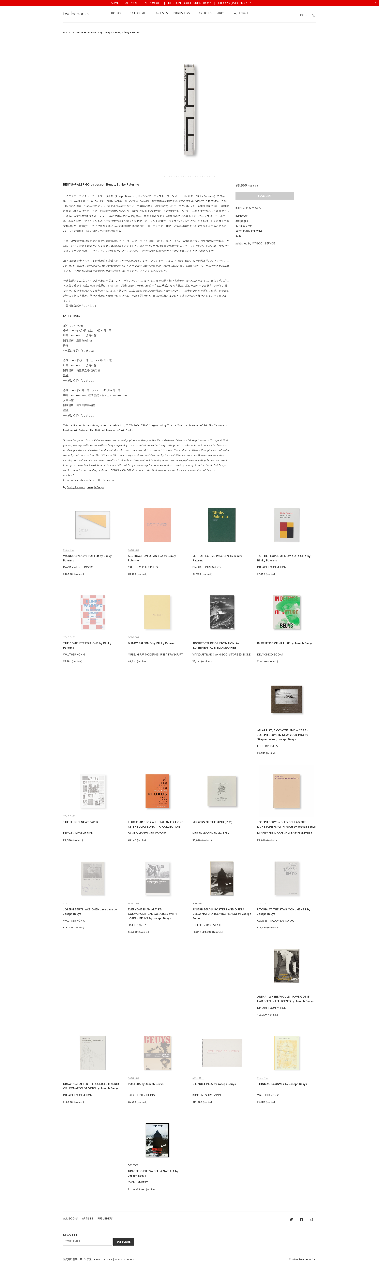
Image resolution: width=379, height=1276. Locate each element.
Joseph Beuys (95, 488)
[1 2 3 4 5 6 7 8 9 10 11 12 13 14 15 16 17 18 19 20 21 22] (189, 109)
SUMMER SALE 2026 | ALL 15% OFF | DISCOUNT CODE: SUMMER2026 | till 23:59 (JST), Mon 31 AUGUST (186, 3)
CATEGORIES (139, 13)
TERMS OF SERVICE (125, 1260)
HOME (66, 33)
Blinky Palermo (76, 488)
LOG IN (303, 15)
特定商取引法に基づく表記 (77, 1260)
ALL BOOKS (70, 1219)
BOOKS (116, 13)
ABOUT (222, 13)
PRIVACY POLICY (103, 1260)
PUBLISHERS (182, 13)
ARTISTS (162, 13)
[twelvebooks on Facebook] (301, 1220)
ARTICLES (205, 13)
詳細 (65, 346)
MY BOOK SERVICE (263, 244)
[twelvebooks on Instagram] (311, 1220)
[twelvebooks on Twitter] (291, 1220)
